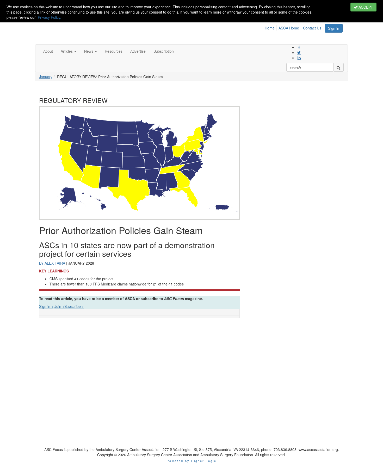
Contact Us (312, 28)
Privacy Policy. (49, 17)
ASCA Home (289, 28)
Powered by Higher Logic (192, 461)
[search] (338, 67)
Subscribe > (74, 306)
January (45, 76)
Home (270, 28)
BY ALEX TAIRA (52, 263)
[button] (68, 51)
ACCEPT (365, 7)
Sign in (333, 28)
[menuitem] (271, 27)
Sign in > (46, 306)
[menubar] (294, 27)
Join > (59, 306)
